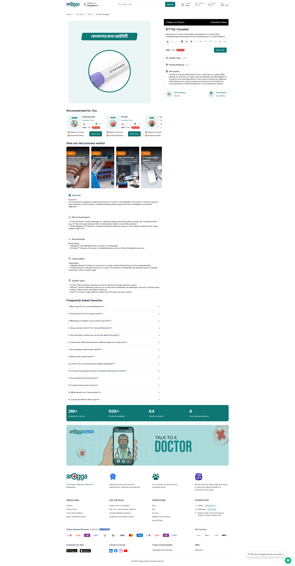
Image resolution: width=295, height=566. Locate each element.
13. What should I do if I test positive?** (114, 392)
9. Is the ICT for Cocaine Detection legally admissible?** (114, 363)
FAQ (153, 509)
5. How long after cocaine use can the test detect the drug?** (114, 335)
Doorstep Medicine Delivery (120, 513)
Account (155, 513)
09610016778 (210, 506)
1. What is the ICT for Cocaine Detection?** (114, 306)
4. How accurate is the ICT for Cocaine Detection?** (114, 328)
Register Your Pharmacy (161, 517)
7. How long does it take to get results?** (114, 349)
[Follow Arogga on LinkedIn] (111, 550)
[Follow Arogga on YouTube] (125, 550)
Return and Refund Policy (76, 517)
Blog (154, 506)
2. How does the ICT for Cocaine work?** (114, 313)
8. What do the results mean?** (114, 356)
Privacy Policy (71, 509)
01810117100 (211, 509)
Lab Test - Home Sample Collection (122, 509)
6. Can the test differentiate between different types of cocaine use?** (114, 342)
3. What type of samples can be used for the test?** (114, 320)
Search (170, 4)
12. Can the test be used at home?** (114, 385)
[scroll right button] (160, 126)
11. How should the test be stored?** (114, 378)
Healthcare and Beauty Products (121, 517)
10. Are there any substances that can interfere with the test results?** (114, 371)
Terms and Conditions (74, 513)
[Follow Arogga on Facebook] (116, 550)
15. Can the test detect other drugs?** (114, 399)
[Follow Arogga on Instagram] (120, 550)
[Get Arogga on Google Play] (71, 550)
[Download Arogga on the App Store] (85, 550)
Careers (69, 506)
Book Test (96, 134)
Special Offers (157, 520)
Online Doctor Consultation (119, 506)
